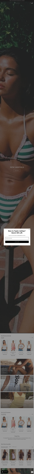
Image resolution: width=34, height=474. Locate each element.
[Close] (29, 230)
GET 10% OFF (17, 241)
